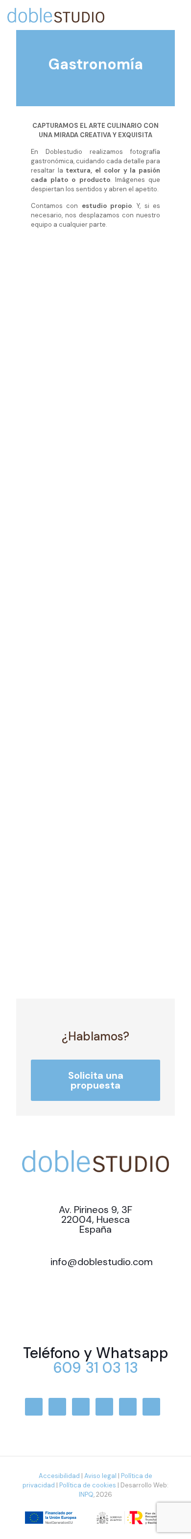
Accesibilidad (59, 1476)
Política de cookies (87, 1485)
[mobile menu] (177, 9)
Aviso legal (100, 1476)
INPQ (86, 1494)
